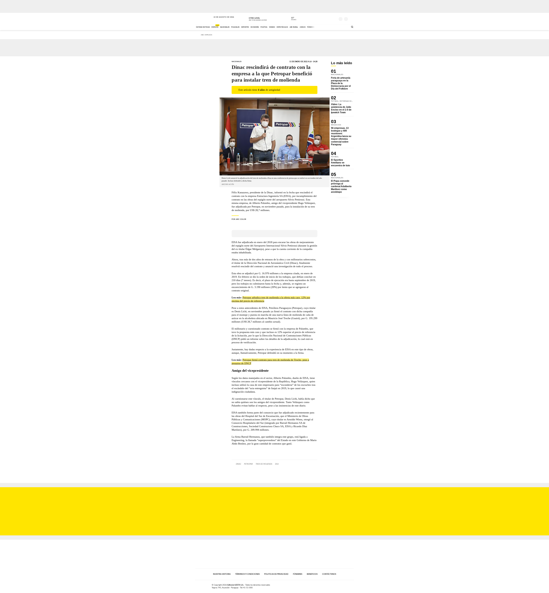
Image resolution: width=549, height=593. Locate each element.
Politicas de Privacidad (276, 574)
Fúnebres (297, 574)
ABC (204, 18)
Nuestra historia (222, 574)
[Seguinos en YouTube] (330, 18)
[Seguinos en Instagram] (334, 18)
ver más (292, 19)
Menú (351, 18)
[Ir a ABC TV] (324, 27)
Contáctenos (329, 574)
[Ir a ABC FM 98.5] (343, 27)
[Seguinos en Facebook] (322, 18)
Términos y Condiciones (247, 574)
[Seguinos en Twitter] (326, 18)
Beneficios (312, 574)
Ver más (342, 80)
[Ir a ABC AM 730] (332, 27)
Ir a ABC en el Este (221, 20)
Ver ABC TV (263, 18)
